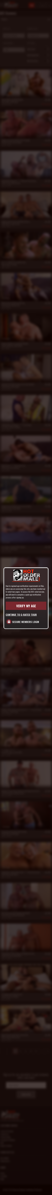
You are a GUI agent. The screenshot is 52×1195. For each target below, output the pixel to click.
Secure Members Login (25, 622)
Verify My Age (26, 605)
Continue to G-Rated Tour (21, 614)
